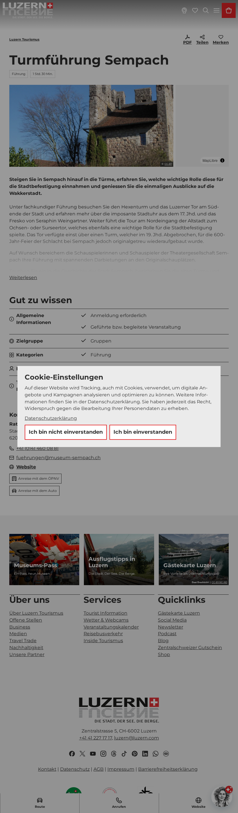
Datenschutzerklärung (51, 418)
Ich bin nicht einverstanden (66, 432)
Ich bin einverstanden (142, 432)
